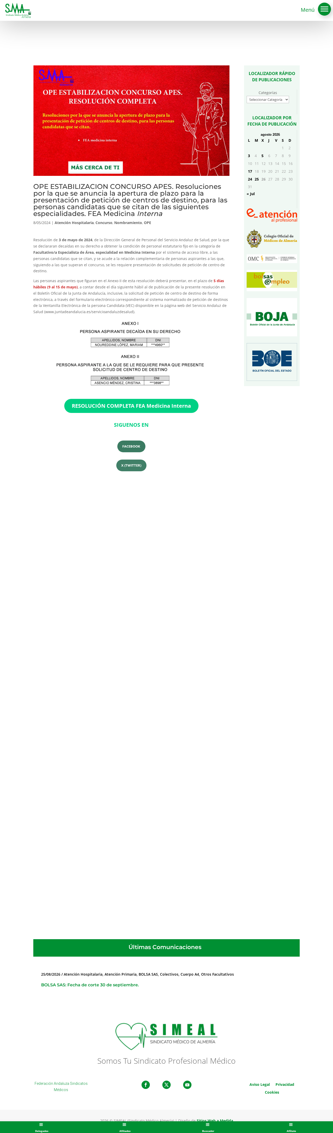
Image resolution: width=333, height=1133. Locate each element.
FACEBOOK (131, 446)
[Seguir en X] (166, 1085)
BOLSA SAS (148, 974)
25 (257, 179)
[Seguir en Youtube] (187, 1085)
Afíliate (291, 1131)
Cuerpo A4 (190, 974)
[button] (324, 9)
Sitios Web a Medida (215, 1120)
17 (250, 171)
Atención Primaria (121, 974)
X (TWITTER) (131, 465)
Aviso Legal (259, 1084)
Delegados (41, 1131)
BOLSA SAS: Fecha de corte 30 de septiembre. (90, 984)
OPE (147, 222)
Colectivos (169, 974)
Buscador (208, 1131)
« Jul (251, 193)
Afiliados (125, 1131)
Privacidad (285, 1084)
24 (250, 179)
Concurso (103, 222)
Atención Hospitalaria (74, 222)
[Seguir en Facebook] (146, 1085)
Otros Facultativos (217, 974)
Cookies (272, 1092)
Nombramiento (128, 222)
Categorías (268, 92)
